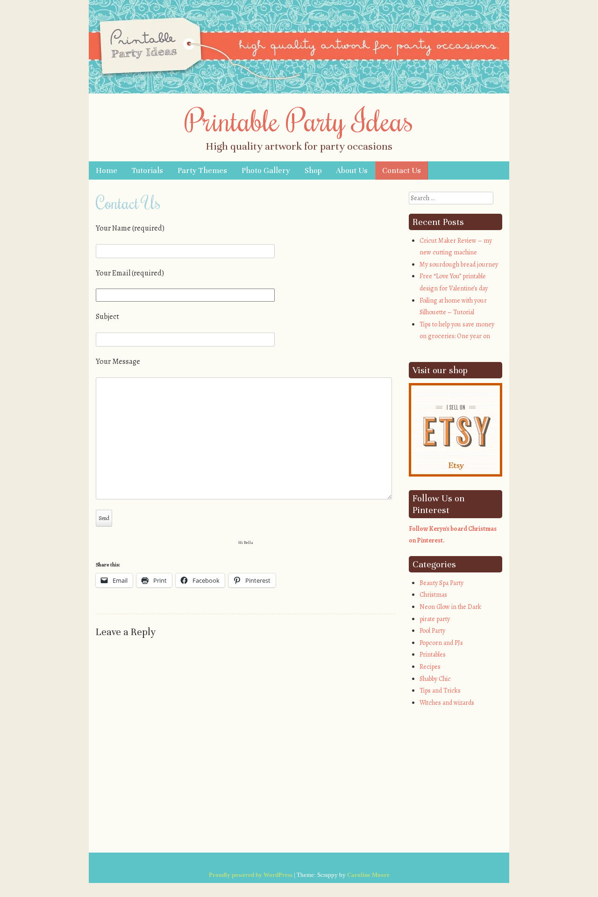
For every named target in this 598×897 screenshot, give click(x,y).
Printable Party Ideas (299, 119)
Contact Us (401, 170)
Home (106, 170)
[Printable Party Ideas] (299, 91)
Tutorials (147, 170)
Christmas (433, 594)
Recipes (430, 666)
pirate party (435, 619)
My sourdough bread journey (459, 264)
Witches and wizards (447, 702)
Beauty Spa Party (441, 583)
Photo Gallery (266, 170)
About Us (352, 170)
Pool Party (432, 630)
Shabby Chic (435, 678)
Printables (433, 654)
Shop (313, 170)
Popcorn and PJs (441, 642)
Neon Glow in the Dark (450, 606)
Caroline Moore (368, 874)
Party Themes (202, 170)
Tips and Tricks (440, 690)
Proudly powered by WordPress (250, 874)
